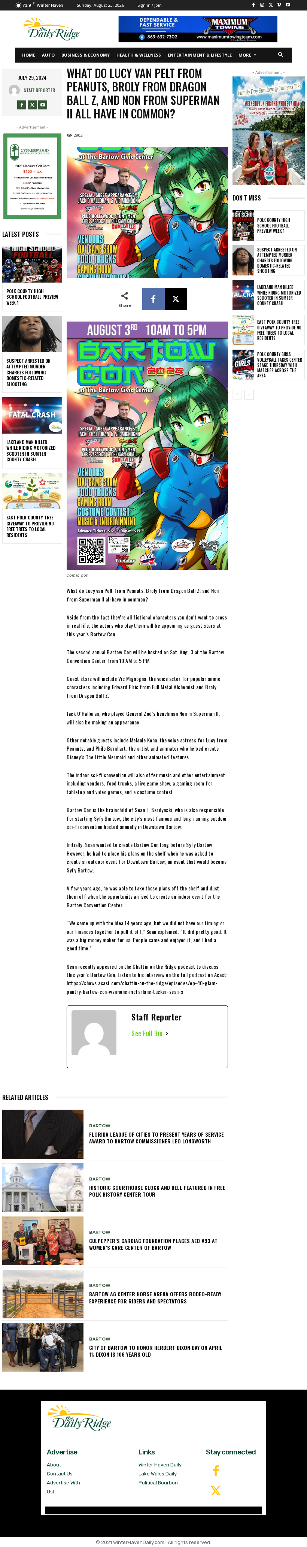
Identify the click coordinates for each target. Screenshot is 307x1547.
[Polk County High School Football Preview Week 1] (32, 265)
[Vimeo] (279, 5)
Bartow (99, 1126)
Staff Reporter (39, 90)
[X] (271, 5)
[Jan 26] (32, 176)
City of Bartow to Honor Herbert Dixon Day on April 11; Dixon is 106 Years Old (155, 1351)
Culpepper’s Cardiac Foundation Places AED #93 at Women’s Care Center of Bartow (153, 1244)
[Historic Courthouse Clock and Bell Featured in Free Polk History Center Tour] (42, 1187)
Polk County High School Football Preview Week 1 (32, 297)
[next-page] (249, 394)
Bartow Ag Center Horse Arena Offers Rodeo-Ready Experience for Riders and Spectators (155, 1297)
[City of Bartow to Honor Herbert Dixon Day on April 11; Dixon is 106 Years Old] (42, 1347)
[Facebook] (253, 5)
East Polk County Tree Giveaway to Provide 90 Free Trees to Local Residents (30, 526)
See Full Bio (146, 1033)
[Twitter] (216, 1491)
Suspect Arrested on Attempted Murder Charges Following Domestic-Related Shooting (28, 372)
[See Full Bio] (166, 1033)
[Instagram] (262, 5)
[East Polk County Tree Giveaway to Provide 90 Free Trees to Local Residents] (32, 491)
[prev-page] (237, 394)
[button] (281, 55)
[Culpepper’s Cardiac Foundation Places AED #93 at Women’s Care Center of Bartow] (42, 1240)
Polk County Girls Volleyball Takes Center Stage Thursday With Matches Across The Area (279, 365)
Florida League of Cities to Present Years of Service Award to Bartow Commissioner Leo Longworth (156, 1137)
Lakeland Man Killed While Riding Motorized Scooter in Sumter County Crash (30, 451)
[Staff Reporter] (16, 90)
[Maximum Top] (201, 29)
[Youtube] (287, 5)
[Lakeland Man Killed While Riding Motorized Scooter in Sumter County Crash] (32, 415)
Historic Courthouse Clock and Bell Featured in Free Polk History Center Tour (157, 1190)
